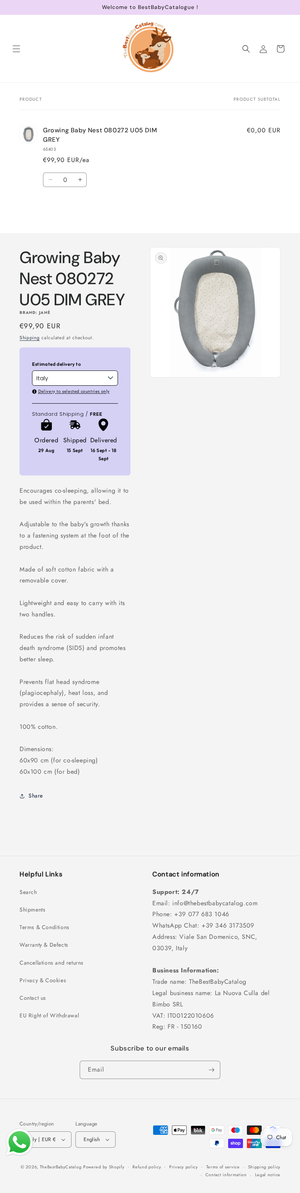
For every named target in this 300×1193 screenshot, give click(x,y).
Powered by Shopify (104, 1167)
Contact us (33, 998)
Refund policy (146, 1167)
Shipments (32, 909)
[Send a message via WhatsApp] (19, 1142)
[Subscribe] (211, 1070)
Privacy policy (183, 1167)
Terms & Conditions (45, 927)
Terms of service (223, 1167)
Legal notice (267, 1175)
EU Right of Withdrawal (49, 1015)
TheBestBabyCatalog (61, 1167)
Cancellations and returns (52, 963)
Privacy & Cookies (43, 980)
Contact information (226, 1175)
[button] (16, 48)
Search (28, 892)
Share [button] (36, 795)
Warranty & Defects (44, 945)
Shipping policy (264, 1167)
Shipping (30, 337)
